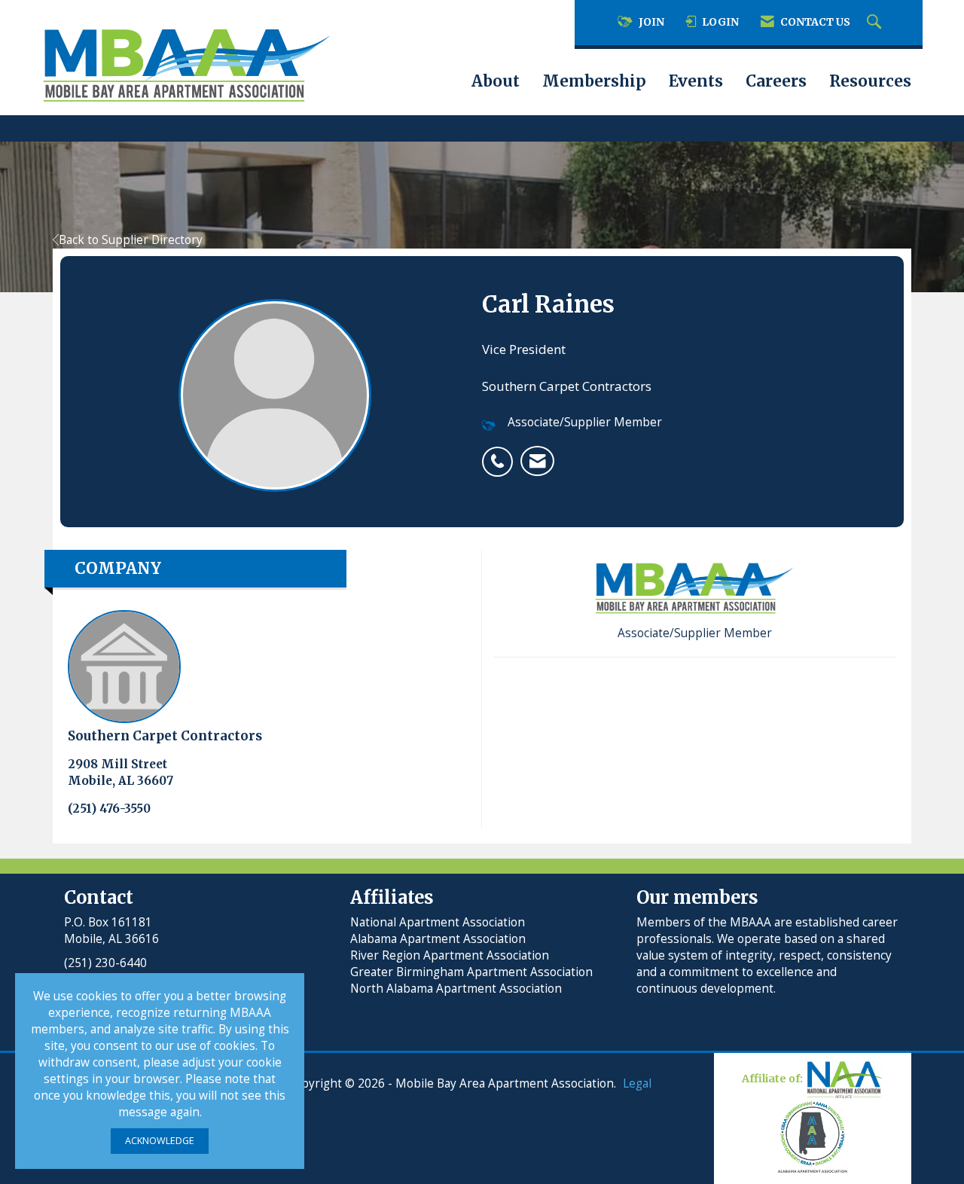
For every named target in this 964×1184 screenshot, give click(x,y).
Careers (776, 81)
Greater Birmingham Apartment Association (471, 972)
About (495, 81)
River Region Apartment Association (449, 955)
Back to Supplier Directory (131, 240)
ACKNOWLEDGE (159, 1140)
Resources (870, 81)
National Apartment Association (437, 922)
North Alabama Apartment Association (457, 988)
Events (696, 81)
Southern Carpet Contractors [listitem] (165, 736)
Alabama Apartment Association (438, 939)
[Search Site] (876, 23)
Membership (594, 81)
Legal (637, 1083)
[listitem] (501, 453)
